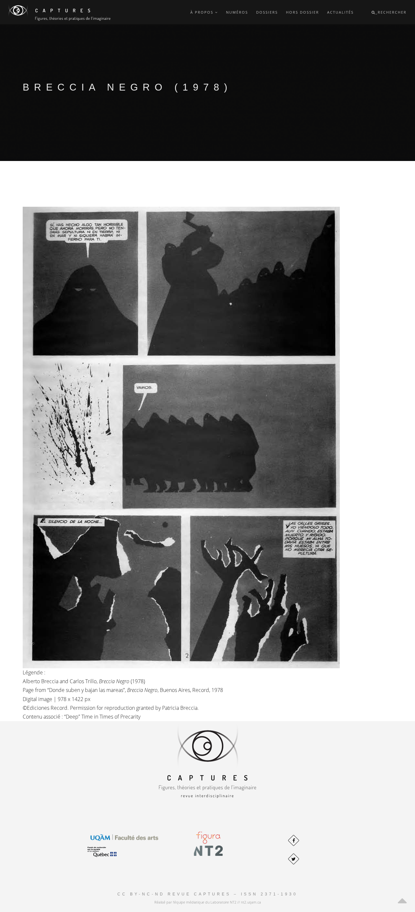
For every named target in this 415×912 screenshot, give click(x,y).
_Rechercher (391, 12)
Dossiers (267, 12)
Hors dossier (302, 12)
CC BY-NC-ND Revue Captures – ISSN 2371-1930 (207, 894)
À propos (202, 12)
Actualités (340, 12)
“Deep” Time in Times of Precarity (102, 716)
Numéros (237, 12)
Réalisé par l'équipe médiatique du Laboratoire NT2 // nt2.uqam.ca (207, 902)
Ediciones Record (47, 707)
